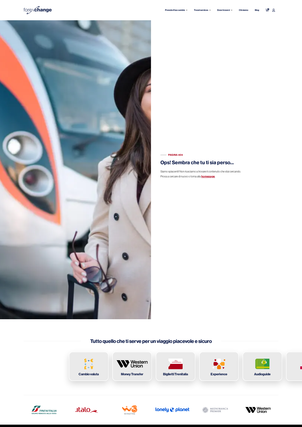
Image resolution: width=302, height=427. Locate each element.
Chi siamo (243, 10)
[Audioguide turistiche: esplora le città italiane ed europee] (262, 366)
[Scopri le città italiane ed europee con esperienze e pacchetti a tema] (219, 366)
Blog (257, 10)
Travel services (201, 10)
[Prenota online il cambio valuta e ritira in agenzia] (88, 366)
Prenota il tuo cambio (175, 10)
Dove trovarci (223, 10)
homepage (208, 176)
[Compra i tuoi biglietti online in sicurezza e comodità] (175, 366)
